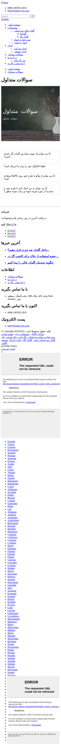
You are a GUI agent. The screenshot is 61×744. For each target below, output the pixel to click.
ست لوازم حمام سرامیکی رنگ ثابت (36, 337)
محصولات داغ (22, 334)
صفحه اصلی (14, 24)
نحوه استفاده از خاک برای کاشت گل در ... (33, 256)
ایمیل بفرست (8, 349)
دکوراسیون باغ (9, 337)
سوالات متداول (15, 54)
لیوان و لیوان (20, 42)
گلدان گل (27, 340)
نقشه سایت (7, 334)
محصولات (13, 27)
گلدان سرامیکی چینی (44, 340)
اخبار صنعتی (20, 51)
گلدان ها (24, 36)
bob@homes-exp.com (18, 325)
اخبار (10, 45)
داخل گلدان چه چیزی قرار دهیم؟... (28, 250)
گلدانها (23, 33)
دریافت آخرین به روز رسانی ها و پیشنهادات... (24, 218)
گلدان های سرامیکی (24, 30)
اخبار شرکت (20, 48)
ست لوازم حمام (22, 39)
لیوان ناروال (15, 340)
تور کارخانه (19, 60)
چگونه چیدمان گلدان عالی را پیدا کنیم (30, 262)
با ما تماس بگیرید (16, 63)
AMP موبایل (37, 334)
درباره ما (12, 57)
